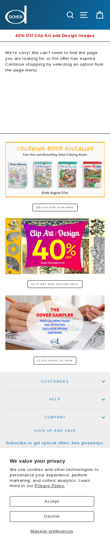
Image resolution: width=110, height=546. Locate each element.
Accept (52, 501)
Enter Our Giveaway (55, 207)
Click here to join (55, 360)
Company (55, 417)
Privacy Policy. (50, 485)
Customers (55, 381)
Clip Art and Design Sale (54, 284)
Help (55, 399)
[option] (55, 35)
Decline (52, 516)
